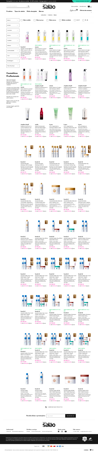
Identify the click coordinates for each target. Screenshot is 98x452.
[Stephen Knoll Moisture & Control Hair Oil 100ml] (70, 75)
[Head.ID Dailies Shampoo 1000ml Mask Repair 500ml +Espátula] (55, 300)
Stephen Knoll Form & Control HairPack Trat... (26, 126)
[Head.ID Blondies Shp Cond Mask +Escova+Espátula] (84, 151)
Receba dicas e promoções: (35, 416)
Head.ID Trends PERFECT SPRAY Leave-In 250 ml (26, 49)
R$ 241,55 (66, 172)
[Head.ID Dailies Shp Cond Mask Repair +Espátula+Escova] (27, 263)
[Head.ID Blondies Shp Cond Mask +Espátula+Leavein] (27, 188)
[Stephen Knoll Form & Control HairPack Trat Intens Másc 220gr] (27, 114)
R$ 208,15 (37, 399)
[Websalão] (49, 424)
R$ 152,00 (52, 96)
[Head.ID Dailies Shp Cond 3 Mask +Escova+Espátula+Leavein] (41, 300)
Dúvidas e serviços (32, 429)
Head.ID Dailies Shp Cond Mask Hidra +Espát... (55, 276)
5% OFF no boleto (34, 1)
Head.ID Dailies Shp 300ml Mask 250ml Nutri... (55, 239)
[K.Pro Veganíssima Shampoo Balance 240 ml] (55, 114)
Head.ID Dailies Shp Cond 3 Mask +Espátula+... (84, 352)
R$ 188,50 (23, 247)
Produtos (9, 11)
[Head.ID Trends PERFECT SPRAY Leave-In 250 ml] (27, 36)
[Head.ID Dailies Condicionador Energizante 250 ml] (27, 378)
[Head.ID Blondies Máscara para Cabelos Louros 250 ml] (70, 188)
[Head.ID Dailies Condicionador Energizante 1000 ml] (41, 378)
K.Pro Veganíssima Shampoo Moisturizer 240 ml (70, 126)
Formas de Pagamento (47, 431)
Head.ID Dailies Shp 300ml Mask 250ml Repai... (41, 239)
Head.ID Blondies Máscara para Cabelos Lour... (55, 201)
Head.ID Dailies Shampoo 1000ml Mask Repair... (55, 315)
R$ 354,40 (52, 59)
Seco (55, 15)
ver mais (22, 55)
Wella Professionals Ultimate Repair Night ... (40, 126)
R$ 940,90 (81, 360)
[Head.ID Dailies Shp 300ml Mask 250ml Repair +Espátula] (41, 226)
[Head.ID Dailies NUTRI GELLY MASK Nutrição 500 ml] (84, 378)
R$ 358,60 (52, 323)
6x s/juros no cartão (24, 1)
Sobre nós (8, 431)
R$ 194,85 (37, 209)
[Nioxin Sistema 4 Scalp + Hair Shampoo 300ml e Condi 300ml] (27, 75)
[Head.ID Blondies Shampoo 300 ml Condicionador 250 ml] (41, 151)
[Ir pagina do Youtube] (66, 431)
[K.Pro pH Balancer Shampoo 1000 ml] (84, 114)
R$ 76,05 (80, 209)
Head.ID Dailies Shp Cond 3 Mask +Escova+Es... (41, 313)
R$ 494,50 (38, 322)
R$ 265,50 (23, 284)
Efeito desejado (32, 11)
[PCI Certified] (84, 439)
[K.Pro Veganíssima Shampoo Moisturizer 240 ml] (70, 114)
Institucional (9, 429)
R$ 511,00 (37, 57)
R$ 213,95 (52, 209)
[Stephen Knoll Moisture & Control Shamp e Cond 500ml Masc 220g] (41, 75)
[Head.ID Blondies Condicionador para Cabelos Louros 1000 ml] (41, 188)
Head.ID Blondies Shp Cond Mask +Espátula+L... (27, 201)
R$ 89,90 (66, 135)
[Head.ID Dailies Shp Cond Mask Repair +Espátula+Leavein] (70, 263)
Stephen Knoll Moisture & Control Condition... (84, 88)
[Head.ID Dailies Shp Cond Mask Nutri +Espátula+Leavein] (84, 263)
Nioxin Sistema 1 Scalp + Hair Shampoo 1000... (41, 49)
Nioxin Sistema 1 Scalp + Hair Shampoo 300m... (55, 50)
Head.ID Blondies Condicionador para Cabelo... (40, 201)
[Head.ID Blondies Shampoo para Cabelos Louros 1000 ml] (27, 226)
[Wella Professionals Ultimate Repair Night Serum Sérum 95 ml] (41, 114)
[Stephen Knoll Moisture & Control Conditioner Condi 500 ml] (84, 75)
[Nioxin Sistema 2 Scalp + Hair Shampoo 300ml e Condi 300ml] (70, 36)
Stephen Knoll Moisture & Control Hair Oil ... (70, 88)
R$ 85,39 (51, 135)
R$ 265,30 (66, 284)
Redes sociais (61, 429)
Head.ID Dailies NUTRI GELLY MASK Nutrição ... (83, 391)
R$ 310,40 (81, 135)
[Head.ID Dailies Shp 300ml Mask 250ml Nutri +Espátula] (55, 226)
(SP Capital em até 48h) (51, 1)
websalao (43, 15)
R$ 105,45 (23, 57)
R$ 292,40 (38, 135)
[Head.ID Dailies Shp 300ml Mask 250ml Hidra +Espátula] (70, 226)
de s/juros (26, 59)
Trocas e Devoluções (36, 431)
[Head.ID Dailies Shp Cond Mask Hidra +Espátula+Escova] (55, 263)
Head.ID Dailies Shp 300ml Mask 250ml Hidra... (70, 239)
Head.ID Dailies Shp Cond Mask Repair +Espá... (27, 276)
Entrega (28, 431)
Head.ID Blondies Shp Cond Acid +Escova (54, 164)
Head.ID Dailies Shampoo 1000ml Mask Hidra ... (84, 315)
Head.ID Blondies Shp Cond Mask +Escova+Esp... (83, 164)
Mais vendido (27, 20)
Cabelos (50, 15)
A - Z (78, 20)
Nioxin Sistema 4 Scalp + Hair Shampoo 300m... (27, 89)
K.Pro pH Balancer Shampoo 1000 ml (82, 126)
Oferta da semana (86, 10)
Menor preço (39, 20)
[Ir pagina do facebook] (58, 431)
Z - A (86, 20)
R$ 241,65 (52, 172)
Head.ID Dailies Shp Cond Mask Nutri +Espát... (41, 276)
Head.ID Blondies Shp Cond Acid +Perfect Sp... (70, 164)
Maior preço (52, 20)
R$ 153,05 (37, 172)
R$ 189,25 (37, 247)
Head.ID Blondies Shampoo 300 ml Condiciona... (39, 164)
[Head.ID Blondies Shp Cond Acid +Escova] (55, 151)
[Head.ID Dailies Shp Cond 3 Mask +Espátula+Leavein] (84, 339)
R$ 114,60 (66, 399)
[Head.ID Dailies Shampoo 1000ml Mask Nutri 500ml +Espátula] (70, 300)
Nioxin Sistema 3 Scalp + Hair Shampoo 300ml (55, 88)
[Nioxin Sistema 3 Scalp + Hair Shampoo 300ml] (55, 75)
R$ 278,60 (23, 209)
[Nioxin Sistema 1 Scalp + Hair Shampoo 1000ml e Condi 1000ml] (41, 36)
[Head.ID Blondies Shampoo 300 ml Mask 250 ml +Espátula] (27, 151)
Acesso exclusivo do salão (82, 1)
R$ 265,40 (67, 96)
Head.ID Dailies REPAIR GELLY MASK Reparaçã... (55, 391)
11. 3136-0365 (76, 431)
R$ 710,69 (37, 96)
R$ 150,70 (81, 247)
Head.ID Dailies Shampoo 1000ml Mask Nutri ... (70, 315)
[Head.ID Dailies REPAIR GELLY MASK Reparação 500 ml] (55, 378)
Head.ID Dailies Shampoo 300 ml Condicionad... (84, 239)
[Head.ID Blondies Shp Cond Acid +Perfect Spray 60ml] (70, 151)
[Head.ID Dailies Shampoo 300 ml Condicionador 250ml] (84, 226)
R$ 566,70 (38, 360)
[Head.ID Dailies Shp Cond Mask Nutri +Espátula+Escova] (41, 263)
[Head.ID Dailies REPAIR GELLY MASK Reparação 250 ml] (70, 378)
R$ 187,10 (52, 399)
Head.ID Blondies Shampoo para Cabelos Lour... (84, 201)
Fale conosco (76, 429)
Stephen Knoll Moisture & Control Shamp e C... (41, 88)
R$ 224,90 (23, 135)
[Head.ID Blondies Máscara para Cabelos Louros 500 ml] (55, 188)
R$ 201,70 (23, 172)
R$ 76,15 (23, 399)
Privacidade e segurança (17, 431)
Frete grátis (9, 1)
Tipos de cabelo (19, 11)
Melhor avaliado (66, 20)
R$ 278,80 (81, 172)
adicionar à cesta (27, 61)
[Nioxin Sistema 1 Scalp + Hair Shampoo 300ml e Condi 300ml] (55, 36)
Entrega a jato (42, 1)
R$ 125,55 (66, 209)
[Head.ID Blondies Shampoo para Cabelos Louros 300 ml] (84, 188)
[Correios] (90, 439)
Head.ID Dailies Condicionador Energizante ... (24, 391)
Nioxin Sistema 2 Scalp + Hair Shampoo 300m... (70, 50)
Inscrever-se (70, 416)
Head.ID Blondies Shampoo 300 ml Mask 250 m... (26, 164)
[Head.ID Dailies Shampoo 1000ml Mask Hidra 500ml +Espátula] (84, 300)
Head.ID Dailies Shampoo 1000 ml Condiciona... (27, 353)
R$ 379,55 (23, 362)
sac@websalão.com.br (86, 431)
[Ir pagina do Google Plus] (62, 431)
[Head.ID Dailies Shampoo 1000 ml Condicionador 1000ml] (27, 339)
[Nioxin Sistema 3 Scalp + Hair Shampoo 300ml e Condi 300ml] (84, 36)
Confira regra (15, 1)
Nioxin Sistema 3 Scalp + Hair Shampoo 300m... (84, 50)
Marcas (41, 11)
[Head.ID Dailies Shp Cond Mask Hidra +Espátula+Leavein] (27, 300)
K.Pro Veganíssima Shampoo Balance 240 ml (55, 126)
